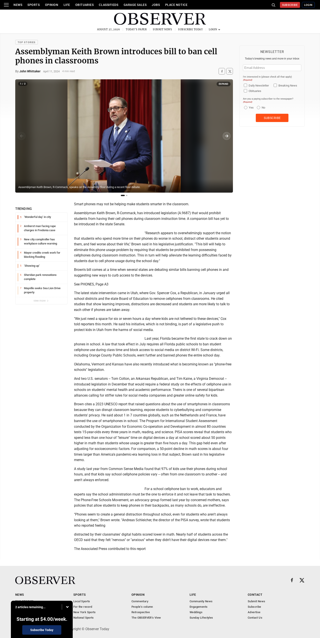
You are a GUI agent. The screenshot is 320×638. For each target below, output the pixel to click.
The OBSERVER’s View (146, 617)
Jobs (156, 5)
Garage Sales (135, 5)
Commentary (139, 601)
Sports (33, 5)
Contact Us (255, 617)
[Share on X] (230, 71)
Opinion (51, 5)
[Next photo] (227, 136)
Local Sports (81, 601)
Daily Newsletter (259, 85)
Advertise (254, 612)
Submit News (162, 29)
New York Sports (84, 612)
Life (67, 5)
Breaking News (287, 85)
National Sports (83, 617)
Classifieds (108, 5)
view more (40, 300)
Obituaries (84, 5)
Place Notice (176, 5)
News (17, 5)
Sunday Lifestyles (201, 617)
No (263, 107)
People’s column (142, 606)
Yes (251, 107)
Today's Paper (136, 29)
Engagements (198, 606)
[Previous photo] (21, 136)
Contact (255, 594)
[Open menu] (6, 5)
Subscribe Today (190, 29)
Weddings (196, 612)
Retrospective (140, 612)
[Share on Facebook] (222, 71)
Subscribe (290, 5)
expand (223, 84)
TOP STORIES (26, 42)
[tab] (123, 195)
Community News (201, 601)
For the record (82, 606)
